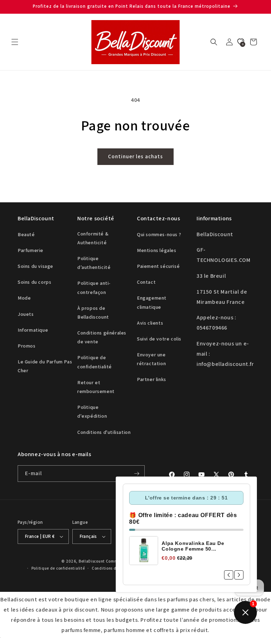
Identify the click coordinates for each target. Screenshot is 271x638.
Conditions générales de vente (101, 337)
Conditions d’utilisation (115, 568)
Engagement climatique (152, 302)
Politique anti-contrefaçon (94, 287)
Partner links (151, 379)
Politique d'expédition (92, 411)
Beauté (26, 234)
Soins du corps (34, 282)
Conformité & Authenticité (92, 238)
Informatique (33, 330)
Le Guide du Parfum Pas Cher (45, 366)
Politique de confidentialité (94, 361)
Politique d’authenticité (93, 262)
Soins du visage (35, 266)
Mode (24, 298)
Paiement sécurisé (158, 266)
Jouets (26, 314)
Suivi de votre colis (159, 339)
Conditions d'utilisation (104, 432)
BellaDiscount (92, 561)
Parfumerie (30, 250)
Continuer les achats (135, 156)
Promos (27, 346)
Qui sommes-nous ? (159, 234)
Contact (146, 282)
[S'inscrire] (136, 473)
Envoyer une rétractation (151, 359)
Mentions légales (156, 250)
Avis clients (150, 323)
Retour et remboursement (96, 386)
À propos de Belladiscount (93, 312)
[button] (15, 42)
